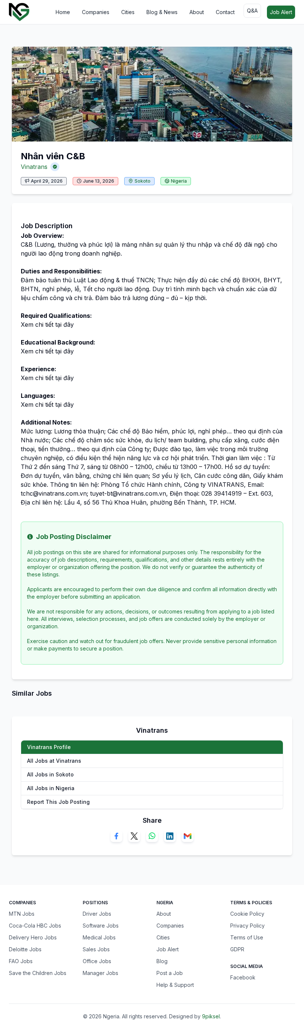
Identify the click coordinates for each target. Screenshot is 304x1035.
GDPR (237, 949)
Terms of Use (246, 937)
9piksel (211, 1016)
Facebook (242, 977)
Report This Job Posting (58, 802)
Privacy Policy (247, 925)
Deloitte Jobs (25, 949)
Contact (225, 12)
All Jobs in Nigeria (51, 788)
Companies (95, 12)
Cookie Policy (247, 914)
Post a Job (169, 973)
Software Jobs (101, 925)
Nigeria (179, 181)
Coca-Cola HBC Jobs (35, 925)
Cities (128, 12)
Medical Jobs (99, 937)
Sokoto (143, 181)
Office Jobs (97, 961)
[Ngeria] (19, 12)
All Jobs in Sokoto (50, 774)
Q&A (252, 10)
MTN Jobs (21, 914)
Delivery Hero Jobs (33, 937)
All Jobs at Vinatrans (54, 761)
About (196, 12)
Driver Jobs (97, 914)
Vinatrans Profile (49, 747)
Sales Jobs (96, 949)
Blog (162, 961)
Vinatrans (34, 166)
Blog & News (162, 12)
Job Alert (281, 12)
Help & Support (175, 985)
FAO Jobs (21, 961)
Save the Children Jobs (37, 973)
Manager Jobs (100, 973)
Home (63, 12)
